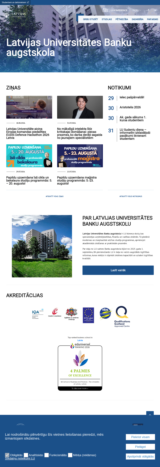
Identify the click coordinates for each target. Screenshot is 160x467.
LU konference (119, 10)
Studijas (107, 19)
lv (155, 10)
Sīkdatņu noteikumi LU (20, 458)
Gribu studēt (90, 19)
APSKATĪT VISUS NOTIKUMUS (131, 196)
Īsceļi (135, 10)
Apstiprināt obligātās (140, 456)
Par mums (152, 19)
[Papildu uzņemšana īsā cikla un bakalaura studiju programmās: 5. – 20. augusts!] (29, 155)
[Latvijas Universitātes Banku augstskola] (13, 15)
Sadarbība (137, 19)
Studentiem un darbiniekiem (14, 2)
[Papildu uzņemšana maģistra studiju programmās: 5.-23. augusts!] (80, 155)
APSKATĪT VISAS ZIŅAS (55, 196)
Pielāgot (140, 446)
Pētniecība (122, 19)
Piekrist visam (140, 437)
